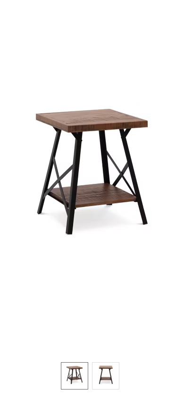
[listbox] (92, 375)
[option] (74, 376)
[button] (92, 176)
